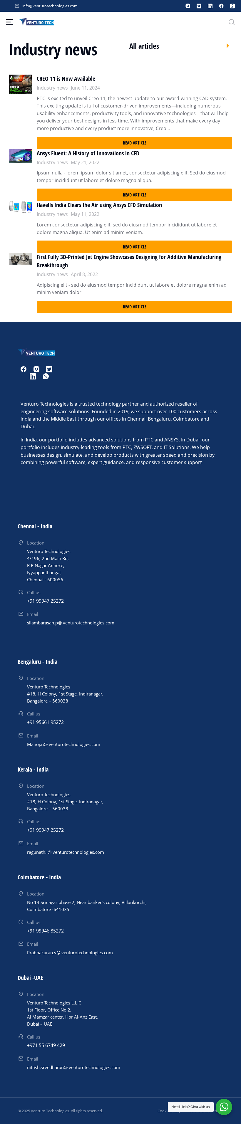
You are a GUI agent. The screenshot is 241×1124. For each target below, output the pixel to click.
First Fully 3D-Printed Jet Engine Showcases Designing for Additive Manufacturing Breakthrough (129, 261)
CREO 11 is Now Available (66, 79)
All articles (144, 46)
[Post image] (20, 112)
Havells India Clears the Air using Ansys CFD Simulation (99, 205)
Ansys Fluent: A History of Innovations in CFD (88, 153)
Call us (33, 592)
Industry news (52, 88)
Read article (134, 143)
